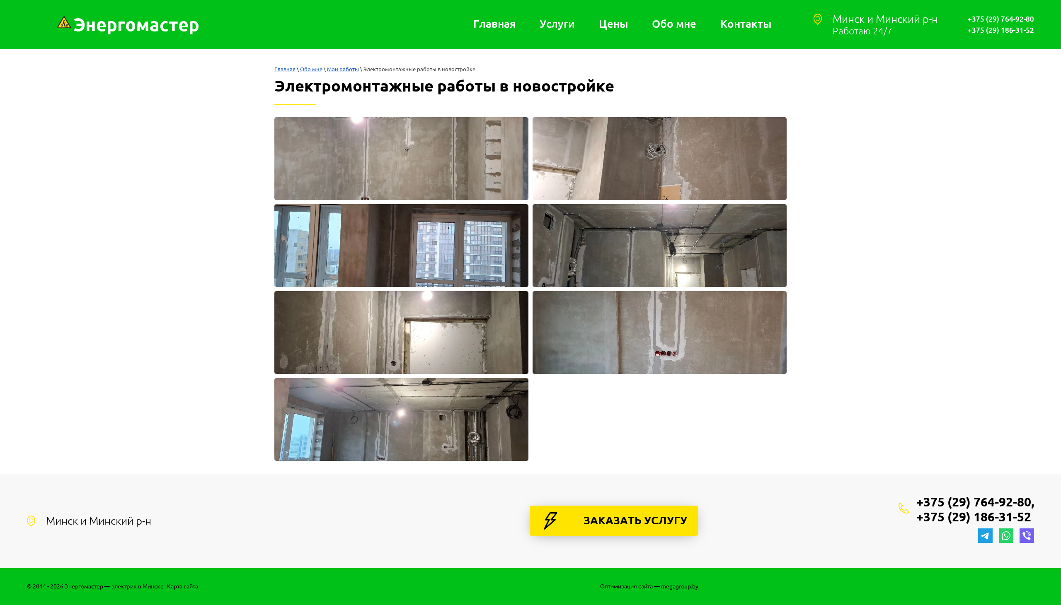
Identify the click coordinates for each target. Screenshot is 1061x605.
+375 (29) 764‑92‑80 (1001, 19)
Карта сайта (182, 586)
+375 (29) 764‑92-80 (973, 502)
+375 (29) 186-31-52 (973, 517)
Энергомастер (136, 24)
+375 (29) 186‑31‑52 (1001, 30)
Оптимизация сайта (626, 586)
